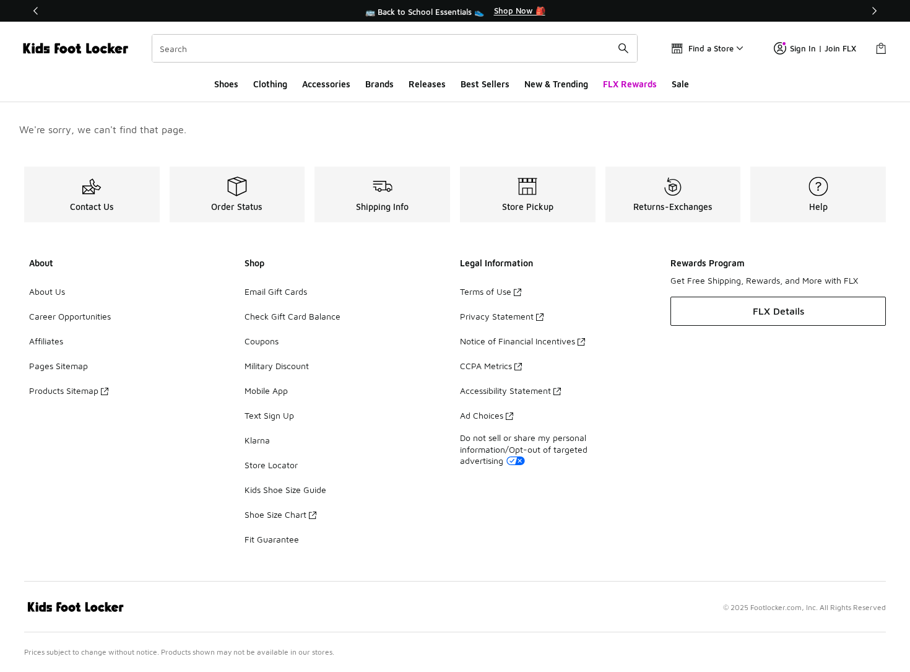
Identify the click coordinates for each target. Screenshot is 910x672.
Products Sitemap (63, 390)
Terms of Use (485, 291)
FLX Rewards (630, 84)
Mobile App (266, 390)
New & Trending (556, 84)
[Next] (874, 11)
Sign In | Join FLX (823, 48)
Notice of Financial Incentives (517, 341)
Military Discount (277, 365)
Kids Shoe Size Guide (285, 489)
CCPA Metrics (486, 365)
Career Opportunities (70, 316)
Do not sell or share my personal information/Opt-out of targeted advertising (523, 448)
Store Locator (271, 465)
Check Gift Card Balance (292, 316)
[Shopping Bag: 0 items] (881, 48)
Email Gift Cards (276, 291)
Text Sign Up (269, 415)
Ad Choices (481, 415)
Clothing (270, 84)
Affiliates (46, 341)
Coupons (262, 341)
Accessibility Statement (505, 390)
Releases (427, 84)
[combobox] (394, 48)
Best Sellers (485, 84)
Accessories (326, 84)
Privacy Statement (497, 316)
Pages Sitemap (58, 365)
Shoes (226, 84)
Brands (379, 84)
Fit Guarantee (272, 539)
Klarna (257, 440)
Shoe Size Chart (275, 514)
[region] (455, 11)
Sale (680, 84)
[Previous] (36, 11)
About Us (47, 291)
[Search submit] (623, 48)
